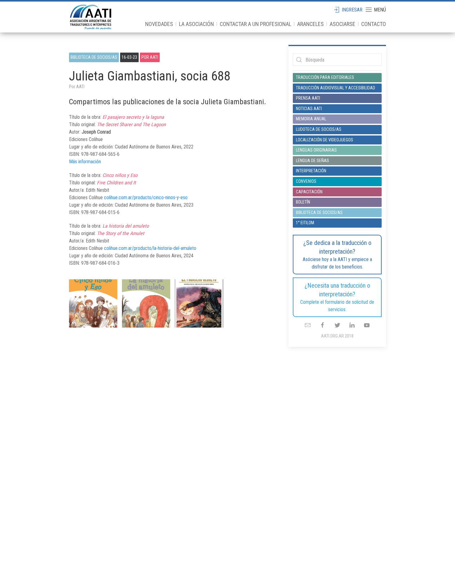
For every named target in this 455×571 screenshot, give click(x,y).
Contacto (373, 24)
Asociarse (342, 24)
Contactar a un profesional (255, 24)
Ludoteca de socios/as (318, 129)
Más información (85, 162)
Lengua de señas (312, 160)
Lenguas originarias (316, 150)
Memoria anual (311, 118)
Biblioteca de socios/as (94, 57)
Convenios (306, 181)
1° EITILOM (305, 222)
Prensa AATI (308, 98)
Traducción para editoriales (325, 77)
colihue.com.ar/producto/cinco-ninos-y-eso (146, 197)
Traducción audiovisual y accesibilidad (335, 87)
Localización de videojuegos (324, 139)
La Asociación (196, 24)
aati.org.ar (90, 17)
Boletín (303, 202)
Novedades (159, 24)
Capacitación (309, 191)
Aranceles (310, 24)
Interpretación (311, 170)
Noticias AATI (309, 108)
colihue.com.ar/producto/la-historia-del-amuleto (150, 248)
